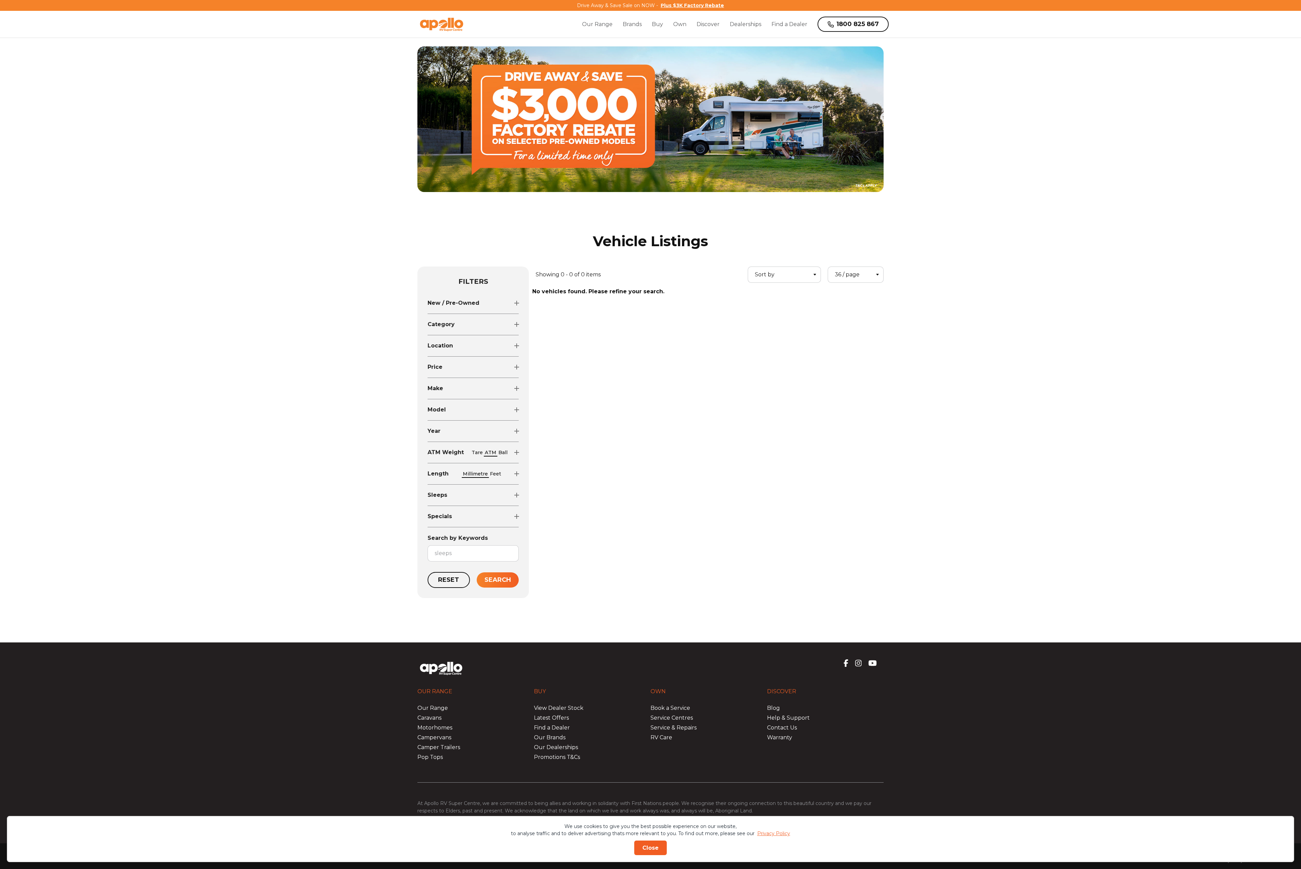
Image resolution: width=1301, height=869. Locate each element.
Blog (773, 708)
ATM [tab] (490, 452)
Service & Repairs (673, 727)
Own (679, 24)
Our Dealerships (556, 747)
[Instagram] (858, 663)
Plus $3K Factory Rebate (692, 5)
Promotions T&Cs (557, 757)
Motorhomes (434, 727)
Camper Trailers (438, 747)
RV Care (661, 737)
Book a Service (670, 708)
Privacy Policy (773, 833)
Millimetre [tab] (475, 474)
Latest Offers (551, 718)
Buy (657, 24)
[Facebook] (846, 663)
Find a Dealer (789, 24)
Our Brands (549, 737)
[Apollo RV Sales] (441, 24)
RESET (448, 580)
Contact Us (782, 727)
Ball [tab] (503, 452)
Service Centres (671, 718)
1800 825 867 (858, 24)
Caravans (429, 718)
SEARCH (497, 580)
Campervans (434, 737)
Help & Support (788, 718)
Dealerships (745, 24)
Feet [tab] (495, 474)
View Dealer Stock (558, 708)
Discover (708, 24)
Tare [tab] (477, 452)
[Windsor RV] (441, 664)
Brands (632, 24)
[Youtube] (872, 663)
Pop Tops (430, 757)
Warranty (779, 737)
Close (650, 848)
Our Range (597, 24)
